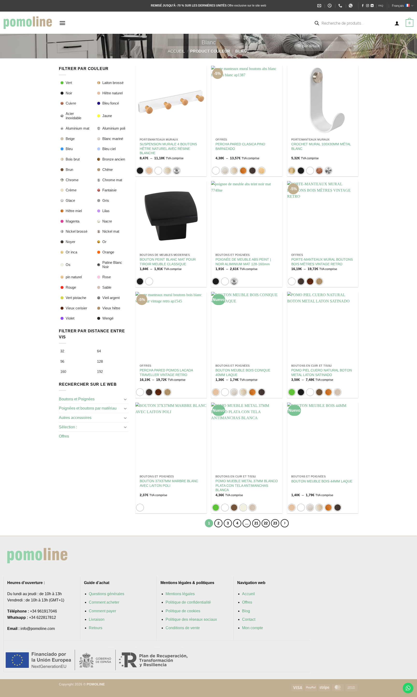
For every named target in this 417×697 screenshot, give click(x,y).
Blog (246, 611)
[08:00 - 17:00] (330, 5)
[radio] (140, 170)
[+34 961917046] (340, 5)
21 (256, 523)
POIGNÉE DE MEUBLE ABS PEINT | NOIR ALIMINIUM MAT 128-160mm (243, 262)
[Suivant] (285, 523)
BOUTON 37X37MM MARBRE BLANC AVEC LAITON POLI (169, 483)
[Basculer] (125, 399)
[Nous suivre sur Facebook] (362, 5)
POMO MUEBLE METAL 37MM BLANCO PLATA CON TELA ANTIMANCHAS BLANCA (246, 485)
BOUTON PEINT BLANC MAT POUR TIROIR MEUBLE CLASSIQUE (168, 262)
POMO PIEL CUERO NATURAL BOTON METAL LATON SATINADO (321, 372)
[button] (62, 23)
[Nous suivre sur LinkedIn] (372, 5)
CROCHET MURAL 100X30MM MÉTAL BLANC (321, 146)
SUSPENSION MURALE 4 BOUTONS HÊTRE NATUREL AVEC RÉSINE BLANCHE (168, 148)
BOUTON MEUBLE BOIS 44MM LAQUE (321, 481)
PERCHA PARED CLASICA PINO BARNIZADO (240, 146)
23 (275, 523)
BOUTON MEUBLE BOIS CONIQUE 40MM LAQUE (242, 372)
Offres (64, 436)
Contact (248, 619)
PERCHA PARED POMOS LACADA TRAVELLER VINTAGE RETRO (166, 372)
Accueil (176, 51)
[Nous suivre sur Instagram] (367, 5)
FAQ (380, 5)
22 (266, 523)
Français (398, 5)
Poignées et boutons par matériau (88, 408)
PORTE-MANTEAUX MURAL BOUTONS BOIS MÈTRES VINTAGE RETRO (322, 262)
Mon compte (252, 628)
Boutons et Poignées (77, 399)
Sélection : (68, 427)
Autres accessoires (75, 418)
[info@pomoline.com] (319, 5)
